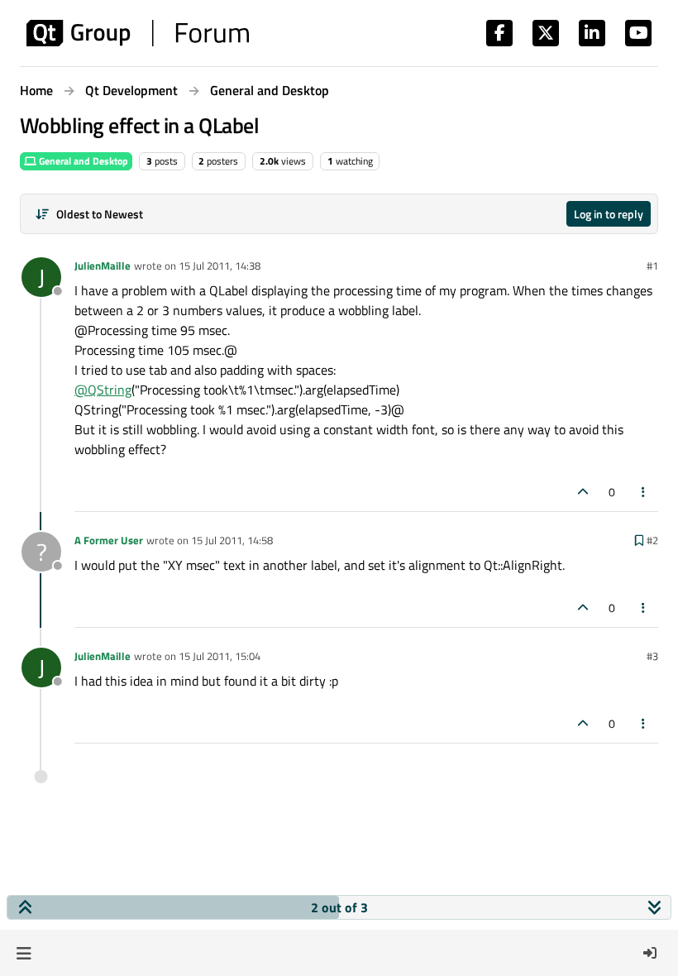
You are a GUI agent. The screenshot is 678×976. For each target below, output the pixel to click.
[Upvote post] (583, 492)
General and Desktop (82, 161)
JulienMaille (102, 265)
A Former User (108, 540)
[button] (24, 952)
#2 (652, 540)
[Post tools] (644, 492)
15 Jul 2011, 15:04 (219, 656)
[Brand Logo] (137, 33)
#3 (652, 656)
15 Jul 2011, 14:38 (219, 265)
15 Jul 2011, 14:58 (232, 540)
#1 (652, 265)
